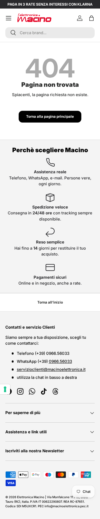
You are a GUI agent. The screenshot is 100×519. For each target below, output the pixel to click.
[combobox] (50, 32)
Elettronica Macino (30, 497)
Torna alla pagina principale (50, 116)
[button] (91, 18)
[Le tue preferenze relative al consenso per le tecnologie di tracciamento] (5, 389)
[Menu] (8, 18)
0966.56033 (60, 361)
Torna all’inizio (50, 302)
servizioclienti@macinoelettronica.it (51, 369)
